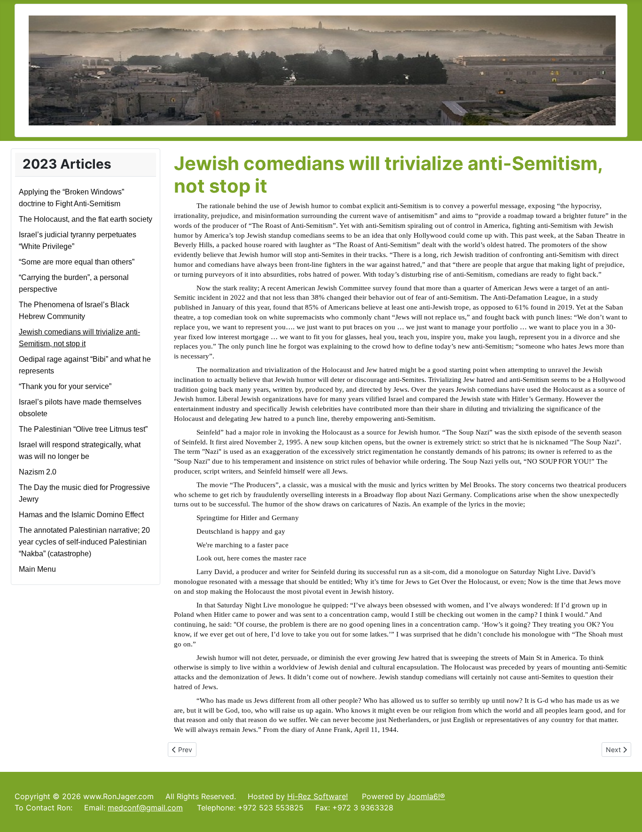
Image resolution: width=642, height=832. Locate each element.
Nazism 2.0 (37, 472)
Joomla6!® (426, 796)
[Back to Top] (625, 814)
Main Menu (37, 569)
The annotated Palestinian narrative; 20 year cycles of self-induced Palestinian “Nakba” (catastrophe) (84, 542)
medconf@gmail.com (145, 807)
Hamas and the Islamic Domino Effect (81, 515)
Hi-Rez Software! (317, 796)
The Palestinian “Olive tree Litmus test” (83, 429)
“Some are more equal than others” (76, 262)
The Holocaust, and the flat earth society (85, 219)
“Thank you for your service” (65, 386)
